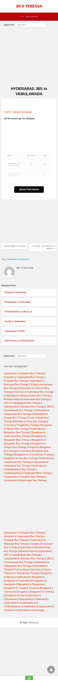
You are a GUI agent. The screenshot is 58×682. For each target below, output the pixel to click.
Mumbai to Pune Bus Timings (30, 421)
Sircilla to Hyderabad (14, 321)
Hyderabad (12, 259)
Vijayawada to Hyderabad (33, 599)
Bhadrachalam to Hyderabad (35, 551)
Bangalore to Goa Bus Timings (20, 458)
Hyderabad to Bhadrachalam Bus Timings (28, 395)
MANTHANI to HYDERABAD (19, 340)
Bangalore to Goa (14, 595)
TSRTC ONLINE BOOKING (18, 112)
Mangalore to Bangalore (30, 584)
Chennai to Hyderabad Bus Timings (34, 392)
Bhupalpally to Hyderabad (17, 302)
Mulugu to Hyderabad (15, 292)
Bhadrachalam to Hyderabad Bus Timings (27, 399)
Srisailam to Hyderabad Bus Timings (24, 377)
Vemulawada (23, 259)
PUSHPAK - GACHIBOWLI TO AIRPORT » (44, 247)
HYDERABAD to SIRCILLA (18, 311)
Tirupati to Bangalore (40, 588)
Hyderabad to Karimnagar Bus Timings (25, 480)
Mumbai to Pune (40, 569)
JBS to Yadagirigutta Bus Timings (22, 403)
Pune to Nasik (21, 569)
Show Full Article (29, 189)
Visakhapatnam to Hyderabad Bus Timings (27, 473)
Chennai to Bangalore (16, 591)
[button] (29, 17)
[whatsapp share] (29, 679)
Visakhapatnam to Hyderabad (20, 606)
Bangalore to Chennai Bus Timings (33, 454)
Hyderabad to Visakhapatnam (20, 602)
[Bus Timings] (29, 8)
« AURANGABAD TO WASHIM (14, 246)
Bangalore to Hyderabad (17, 580)
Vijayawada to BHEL (14, 331)
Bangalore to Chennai (42, 591)
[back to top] (51, 670)
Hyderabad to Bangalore (29, 577)
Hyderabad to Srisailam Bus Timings (24, 373)
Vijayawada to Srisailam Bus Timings (24, 406)
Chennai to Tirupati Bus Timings (21, 425)
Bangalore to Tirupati (15, 588)
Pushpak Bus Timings (16, 381)
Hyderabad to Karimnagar (30, 610)
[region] (28, 104)
